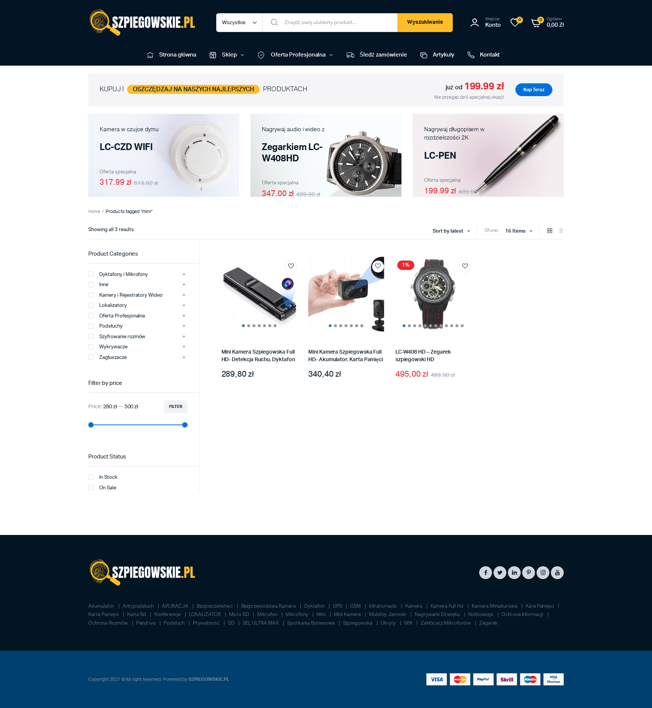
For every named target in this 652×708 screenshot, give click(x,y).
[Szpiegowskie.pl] (144, 23)
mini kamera (348, 614)
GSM (356, 606)
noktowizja (481, 614)
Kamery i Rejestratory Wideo (131, 295)
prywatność (207, 623)
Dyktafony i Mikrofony (123, 274)
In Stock (108, 477)
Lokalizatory (113, 305)
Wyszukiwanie (425, 22)
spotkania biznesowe (311, 623)
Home (94, 211)
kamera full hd (448, 606)
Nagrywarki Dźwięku (438, 614)
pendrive (146, 623)
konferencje (168, 614)
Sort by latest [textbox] (448, 231)
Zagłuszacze (113, 357)
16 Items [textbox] (515, 231)
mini (322, 614)
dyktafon (315, 606)
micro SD (240, 614)
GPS (338, 606)
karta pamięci (104, 614)
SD (231, 623)
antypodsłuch (139, 606)
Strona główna (178, 55)
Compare (295, 280)
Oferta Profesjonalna (298, 55)
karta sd (137, 614)
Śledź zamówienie (383, 55)
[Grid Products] (550, 231)
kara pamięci (540, 606)
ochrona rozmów (108, 623)
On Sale (107, 488)
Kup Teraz (533, 89)
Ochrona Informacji (522, 614)
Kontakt (490, 55)
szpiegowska (358, 623)
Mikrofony (297, 614)
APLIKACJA (175, 606)
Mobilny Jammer (388, 614)
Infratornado (383, 606)
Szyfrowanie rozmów (122, 336)
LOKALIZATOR (205, 614)
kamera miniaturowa (495, 606)
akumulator (101, 606)
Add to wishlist (291, 267)
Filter (175, 407)
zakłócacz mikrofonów (446, 623)
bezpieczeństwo (215, 606)
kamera (414, 606)
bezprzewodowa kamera (269, 606)
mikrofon (267, 614)
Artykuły (443, 55)
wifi (409, 623)
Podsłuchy (111, 326)
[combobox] (451, 231)
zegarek (488, 623)
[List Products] (561, 231)
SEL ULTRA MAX (261, 623)
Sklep (229, 55)
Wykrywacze (113, 347)
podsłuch (175, 623)
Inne (103, 284)
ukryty (389, 623)
